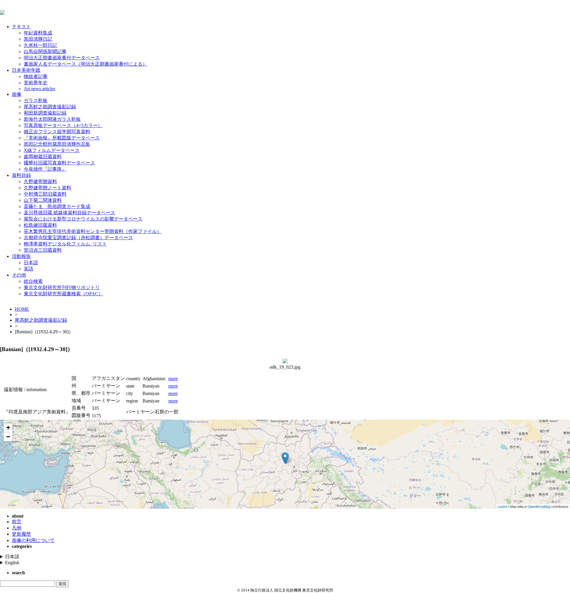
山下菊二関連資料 (43, 200)
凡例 (16, 527)
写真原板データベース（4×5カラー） (63, 125)
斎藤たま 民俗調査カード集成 (57, 206)
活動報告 (21, 256)
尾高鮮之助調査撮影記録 (50, 106)
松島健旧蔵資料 (40, 225)
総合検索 (33, 281)
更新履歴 (21, 534)
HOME (22, 309)
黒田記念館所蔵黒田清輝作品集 (57, 144)
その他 (19, 275)
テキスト (21, 26)
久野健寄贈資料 (40, 181)
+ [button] (8, 427)
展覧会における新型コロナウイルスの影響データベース (83, 218)
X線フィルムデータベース (52, 150)
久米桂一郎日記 (40, 45)
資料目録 (21, 175)
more (173, 378)
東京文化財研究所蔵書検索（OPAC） (63, 293)
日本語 (31, 262)
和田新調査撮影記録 (45, 112)
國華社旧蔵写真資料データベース (59, 162)
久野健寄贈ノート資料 (47, 187)
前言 (16, 521)
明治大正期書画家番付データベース (62, 57)
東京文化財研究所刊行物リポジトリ (62, 287)
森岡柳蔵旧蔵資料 (43, 156)
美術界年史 (36, 82)
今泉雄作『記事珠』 (45, 169)
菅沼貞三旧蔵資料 (43, 250)
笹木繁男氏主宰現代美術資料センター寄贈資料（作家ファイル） (93, 231)
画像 (16, 94)
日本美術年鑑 (26, 70)
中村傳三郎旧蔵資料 (45, 193)
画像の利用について (33, 540)
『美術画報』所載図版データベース (62, 137)
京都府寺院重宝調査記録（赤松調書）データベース (78, 237)
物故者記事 (36, 76)
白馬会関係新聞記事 (45, 51)
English (12, 562)
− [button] (8, 436)
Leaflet (502, 506)
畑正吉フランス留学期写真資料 (57, 131)
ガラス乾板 (36, 100)
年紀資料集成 (38, 32)
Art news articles (39, 88)
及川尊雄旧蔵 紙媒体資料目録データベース (69, 212)
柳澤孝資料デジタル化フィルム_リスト (65, 243)
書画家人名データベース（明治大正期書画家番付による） (85, 63)
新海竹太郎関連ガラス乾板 (52, 119)
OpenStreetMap (539, 506)
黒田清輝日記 (38, 39)
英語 (28, 268)
